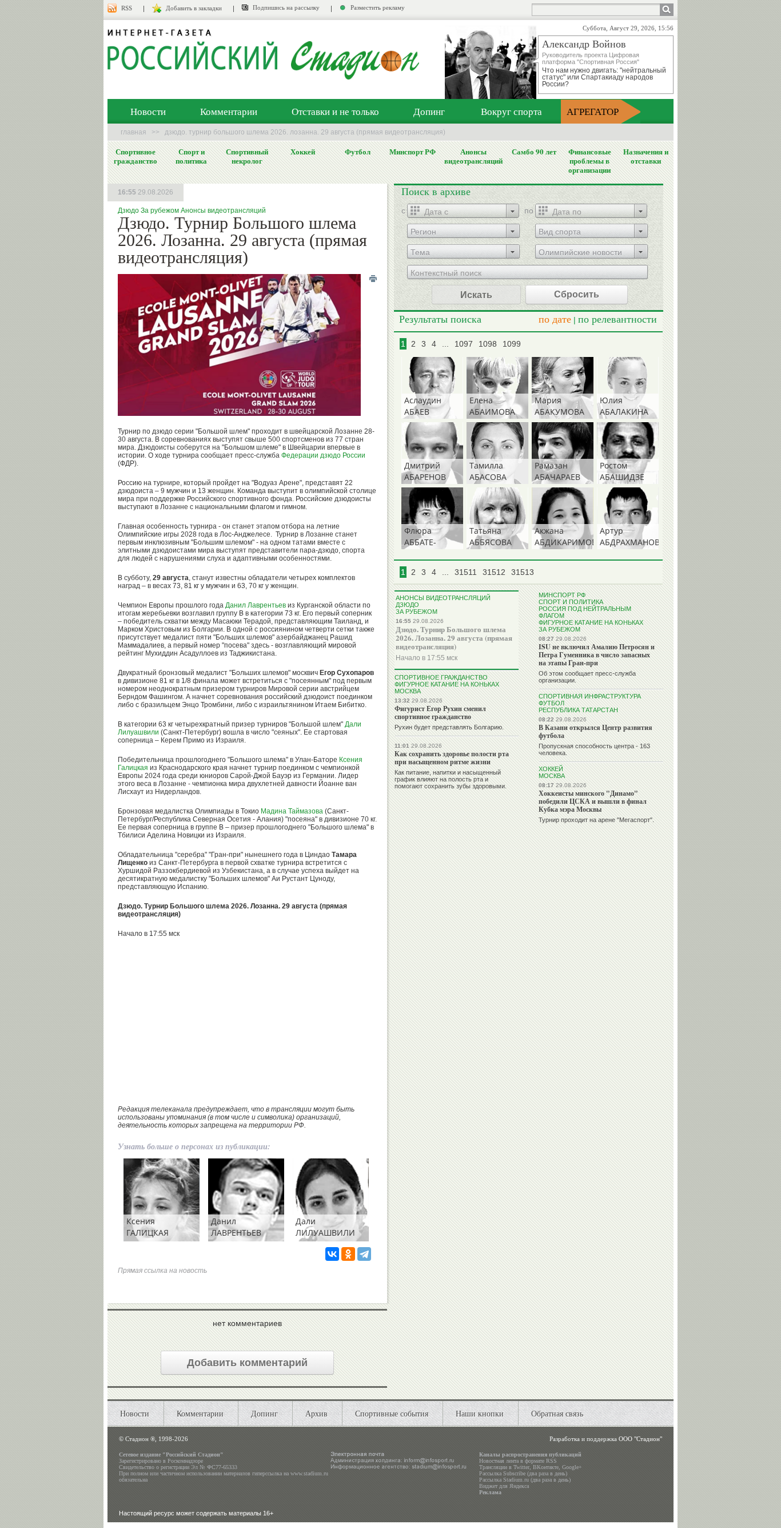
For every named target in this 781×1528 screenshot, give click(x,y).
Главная (133, 132)
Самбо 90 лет (534, 151)
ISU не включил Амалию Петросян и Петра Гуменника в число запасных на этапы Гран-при (597, 655)
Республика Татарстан (578, 710)
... (445, 343)
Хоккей (302, 151)
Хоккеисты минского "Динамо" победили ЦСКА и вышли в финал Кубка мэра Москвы (593, 801)
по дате (555, 319)
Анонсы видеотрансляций (473, 156)
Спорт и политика (191, 156)
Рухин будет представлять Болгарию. (449, 727)
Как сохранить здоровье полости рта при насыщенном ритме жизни (452, 758)
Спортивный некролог (247, 156)
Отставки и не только (335, 111)
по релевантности (617, 319)
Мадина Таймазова (292, 811)
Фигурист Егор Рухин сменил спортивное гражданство (440, 712)
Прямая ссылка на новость (162, 1271)
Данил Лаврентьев (255, 605)
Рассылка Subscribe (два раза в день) (523, 1473)
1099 (512, 343)
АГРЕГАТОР (593, 111)
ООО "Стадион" (640, 1438)
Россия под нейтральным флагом (585, 612)
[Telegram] (364, 1254)
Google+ (572, 1467)
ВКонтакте (546, 1467)
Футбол (357, 151)
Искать (476, 294)
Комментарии (228, 111)
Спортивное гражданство (135, 156)
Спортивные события (391, 1413)
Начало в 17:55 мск (426, 658)
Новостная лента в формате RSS (518, 1461)
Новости (148, 111)
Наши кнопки (480, 1413)
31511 (466, 572)
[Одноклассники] (348, 1254)
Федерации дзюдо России (323, 455)
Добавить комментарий (247, 1362)
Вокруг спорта (511, 111)
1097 (464, 343)
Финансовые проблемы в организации (589, 160)
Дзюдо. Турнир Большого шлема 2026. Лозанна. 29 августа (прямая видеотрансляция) (454, 638)
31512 (494, 572)
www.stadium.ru (309, 1473)
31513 (522, 572)
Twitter (521, 1467)
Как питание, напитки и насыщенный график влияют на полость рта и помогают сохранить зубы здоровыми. (451, 779)
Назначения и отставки (645, 156)
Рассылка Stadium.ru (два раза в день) (525, 1480)
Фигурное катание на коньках (447, 684)
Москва (408, 691)
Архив (316, 1413)
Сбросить (576, 294)
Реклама (490, 1492)
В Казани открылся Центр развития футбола (595, 731)
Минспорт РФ (412, 151)
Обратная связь (557, 1413)
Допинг (429, 111)
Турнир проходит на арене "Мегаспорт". (596, 819)
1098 (488, 343)
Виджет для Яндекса (504, 1486)
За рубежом (160, 211)
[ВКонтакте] (332, 1254)
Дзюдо (128, 211)
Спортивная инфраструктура (590, 696)
